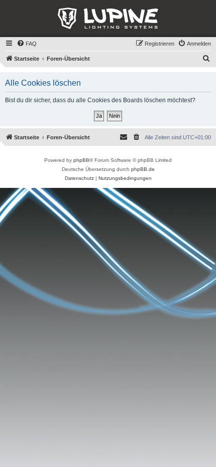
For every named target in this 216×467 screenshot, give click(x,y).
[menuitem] (27, 44)
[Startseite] (108, 18)
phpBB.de (143, 169)
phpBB (81, 160)
